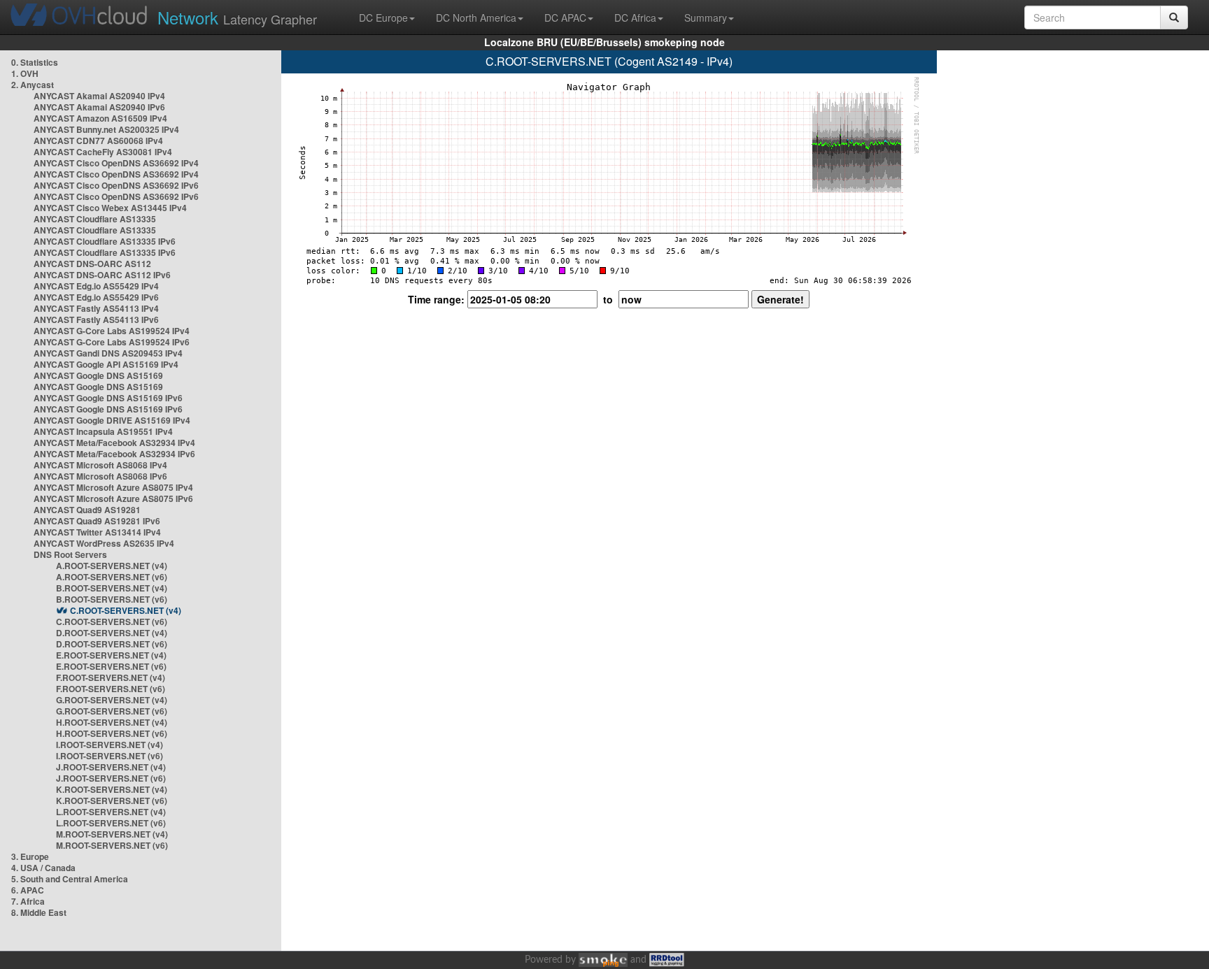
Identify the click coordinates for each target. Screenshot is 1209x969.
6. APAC (27, 890)
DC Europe (383, 17)
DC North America (476, 17)
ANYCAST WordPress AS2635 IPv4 (104, 543)
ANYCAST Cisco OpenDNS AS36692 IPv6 (116, 185)
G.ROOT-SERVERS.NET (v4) (111, 700)
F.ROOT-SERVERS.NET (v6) (110, 688)
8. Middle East (38, 912)
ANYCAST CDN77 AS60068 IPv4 (98, 140)
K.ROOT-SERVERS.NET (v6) (111, 800)
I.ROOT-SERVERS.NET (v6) (109, 755)
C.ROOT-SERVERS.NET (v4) (125, 610)
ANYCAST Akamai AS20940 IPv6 (99, 107)
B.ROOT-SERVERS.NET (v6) (111, 599)
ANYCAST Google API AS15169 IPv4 (106, 364)
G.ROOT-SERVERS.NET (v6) (111, 711)
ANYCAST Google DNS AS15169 (98, 375)
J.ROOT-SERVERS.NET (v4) (111, 767)
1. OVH (24, 73)
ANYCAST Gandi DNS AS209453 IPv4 (108, 353)
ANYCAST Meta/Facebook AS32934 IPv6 (114, 453)
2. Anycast (32, 84)
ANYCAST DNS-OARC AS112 (92, 263)
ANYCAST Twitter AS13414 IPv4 (97, 532)
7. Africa (28, 901)
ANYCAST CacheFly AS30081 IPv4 (103, 151)
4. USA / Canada (43, 867)
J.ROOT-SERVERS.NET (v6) (111, 778)
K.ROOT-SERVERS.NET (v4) (111, 789)
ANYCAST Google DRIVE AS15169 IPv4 (112, 420)
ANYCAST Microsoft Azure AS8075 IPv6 (113, 498)
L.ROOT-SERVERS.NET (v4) (111, 811)
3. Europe (30, 856)
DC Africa (635, 17)
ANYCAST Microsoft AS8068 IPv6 (100, 476)
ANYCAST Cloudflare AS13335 (95, 219)
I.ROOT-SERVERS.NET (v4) (109, 744)
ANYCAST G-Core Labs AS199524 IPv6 (112, 342)
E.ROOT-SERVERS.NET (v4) (111, 655)
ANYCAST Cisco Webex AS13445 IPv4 (110, 207)
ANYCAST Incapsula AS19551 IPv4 (103, 431)
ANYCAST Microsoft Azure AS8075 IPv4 (113, 487)
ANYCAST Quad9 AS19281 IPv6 (97, 521)
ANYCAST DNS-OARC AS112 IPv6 (102, 274)
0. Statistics (34, 62)
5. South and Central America (69, 879)
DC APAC (565, 17)
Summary (705, 17)
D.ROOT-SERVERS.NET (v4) (111, 632)
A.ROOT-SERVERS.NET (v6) (111, 576)
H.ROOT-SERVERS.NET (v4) (111, 722)
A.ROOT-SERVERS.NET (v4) (111, 565)
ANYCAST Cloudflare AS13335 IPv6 (105, 241)
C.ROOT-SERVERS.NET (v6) (111, 621)
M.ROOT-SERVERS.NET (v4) (112, 834)
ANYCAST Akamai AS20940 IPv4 (99, 95)
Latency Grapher (237, 17)
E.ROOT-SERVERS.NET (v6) (111, 666)
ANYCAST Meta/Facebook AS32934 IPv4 (114, 442)
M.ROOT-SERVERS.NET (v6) (112, 845)
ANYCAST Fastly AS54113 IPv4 (96, 308)
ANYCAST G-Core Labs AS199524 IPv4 (112, 330)
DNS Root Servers (70, 554)
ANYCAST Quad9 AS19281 (87, 509)
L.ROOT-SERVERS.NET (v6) (111, 823)
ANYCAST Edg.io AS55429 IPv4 (96, 286)
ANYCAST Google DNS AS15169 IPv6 (108, 398)
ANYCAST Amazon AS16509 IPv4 (100, 118)
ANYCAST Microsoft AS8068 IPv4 (100, 465)
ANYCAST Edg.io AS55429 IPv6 (96, 297)
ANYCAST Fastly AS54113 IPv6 (96, 319)
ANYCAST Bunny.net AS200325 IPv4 (106, 129)
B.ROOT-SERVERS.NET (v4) (111, 588)
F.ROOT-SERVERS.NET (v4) (110, 677)
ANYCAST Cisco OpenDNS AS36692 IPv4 (116, 163)
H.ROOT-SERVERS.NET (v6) (111, 733)
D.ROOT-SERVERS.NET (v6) (111, 644)
